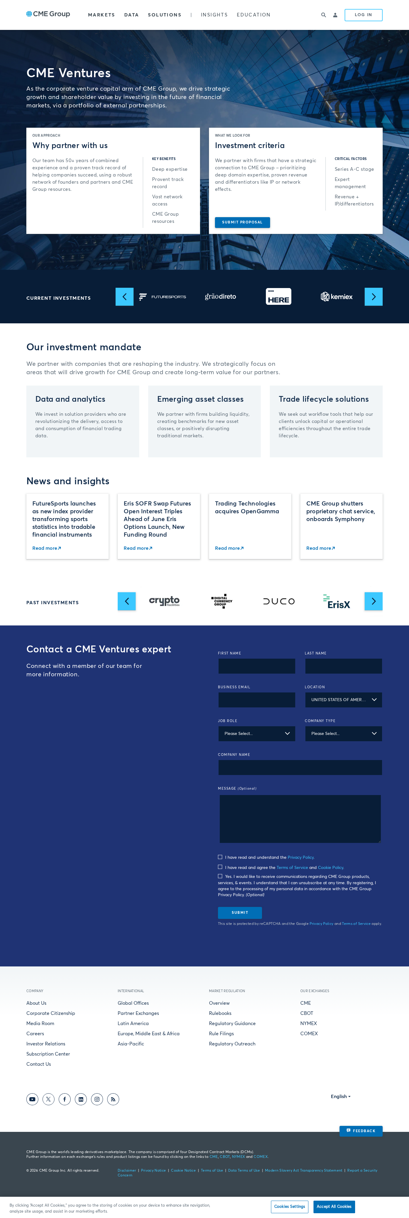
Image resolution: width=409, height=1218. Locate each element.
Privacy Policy (300, 857)
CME (305, 1003)
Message (237, 788)
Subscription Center (48, 1054)
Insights (214, 15)
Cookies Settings (289, 1207)
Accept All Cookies (334, 1207)
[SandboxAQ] (337, 296)
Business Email (234, 687)
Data (131, 15)
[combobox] (344, 700)
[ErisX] (279, 601)
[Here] (220, 296)
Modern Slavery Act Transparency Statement (304, 1171)
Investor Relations (45, 1044)
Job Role (227, 721)
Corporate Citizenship (50, 1013)
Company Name (234, 754)
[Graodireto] (162, 296)
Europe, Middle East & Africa (149, 1033)
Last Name (316, 653)
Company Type (320, 721)
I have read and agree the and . (284, 868)
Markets (101, 15)
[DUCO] (164, 601)
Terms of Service (292, 868)
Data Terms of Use (244, 1171)
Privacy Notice (153, 1171)
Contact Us (38, 1064)
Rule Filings (221, 1033)
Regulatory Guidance (232, 1023)
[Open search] (324, 14)
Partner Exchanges (138, 1013)
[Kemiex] (279, 297)
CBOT (306, 1013)
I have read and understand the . (269, 857)
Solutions (164, 15)
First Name (229, 653)
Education (254, 15)
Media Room (40, 1023)
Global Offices (133, 1003)
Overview (219, 1003)
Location (315, 687)
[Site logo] (48, 15)
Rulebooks (220, 1013)
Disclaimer (127, 1171)
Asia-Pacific (131, 1044)
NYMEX (308, 1023)
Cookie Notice (183, 1171)
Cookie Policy (330, 868)
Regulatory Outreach (232, 1044)
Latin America (133, 1023)
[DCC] (222, 601)
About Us (36, 1003)
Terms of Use (212, 1171)
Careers (35, 1033)
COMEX (309, 1033)
